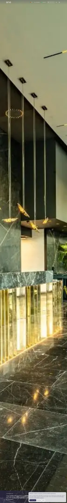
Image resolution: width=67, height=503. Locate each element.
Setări (43, 500)
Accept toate (33, 500)
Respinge (39, 500)
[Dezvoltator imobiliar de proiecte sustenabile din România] (8, 2)
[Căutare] (56, 2)
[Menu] (59, 2)
